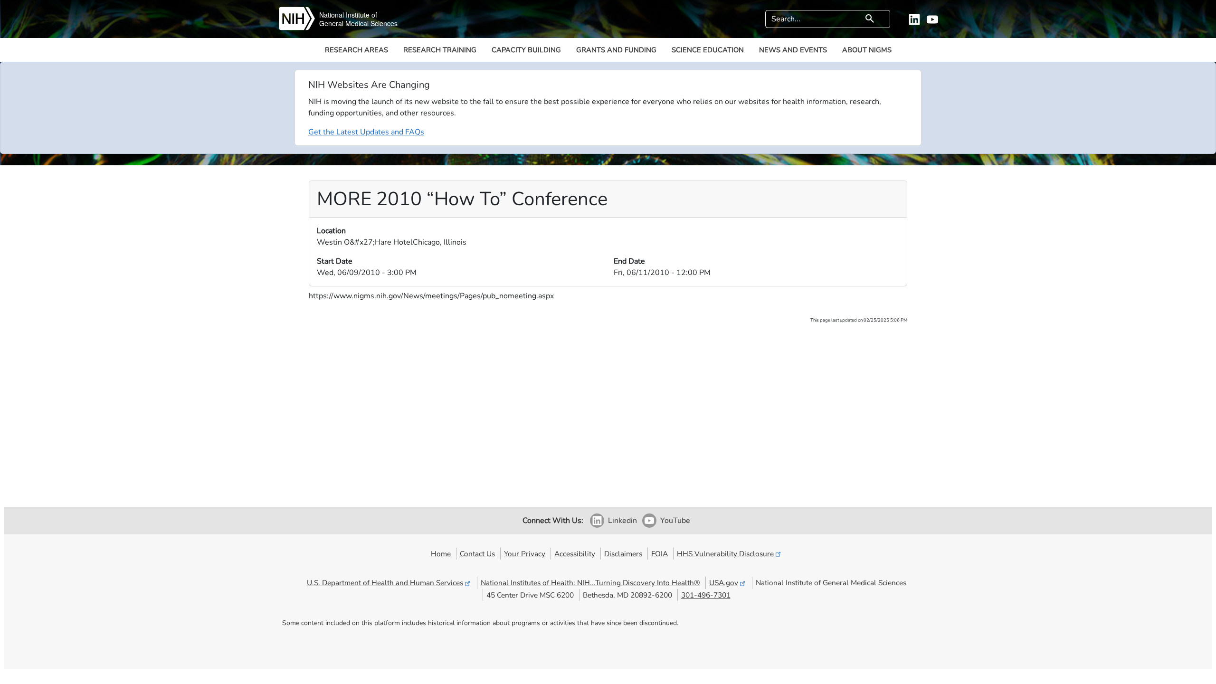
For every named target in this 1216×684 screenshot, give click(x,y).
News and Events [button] (793, 50)
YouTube (675, 520)
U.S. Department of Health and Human (385, 583)
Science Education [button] (708, 50)
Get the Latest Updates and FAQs (366, 132)
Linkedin (622, 520)
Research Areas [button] (356, 50)
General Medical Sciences (358, 23)
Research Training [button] (439, 50)
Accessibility (574, 554)
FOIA (659, 554)
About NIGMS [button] (867, 50)
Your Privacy (524, 554)
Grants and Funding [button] (616, 50)
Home (441, 554)
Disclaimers (623, 554)
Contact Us (477, 554)
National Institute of (348, 14)
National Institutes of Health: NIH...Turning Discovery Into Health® (590, 583)
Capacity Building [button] (526, 50)
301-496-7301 (706, 595)
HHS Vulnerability (725, 554)
